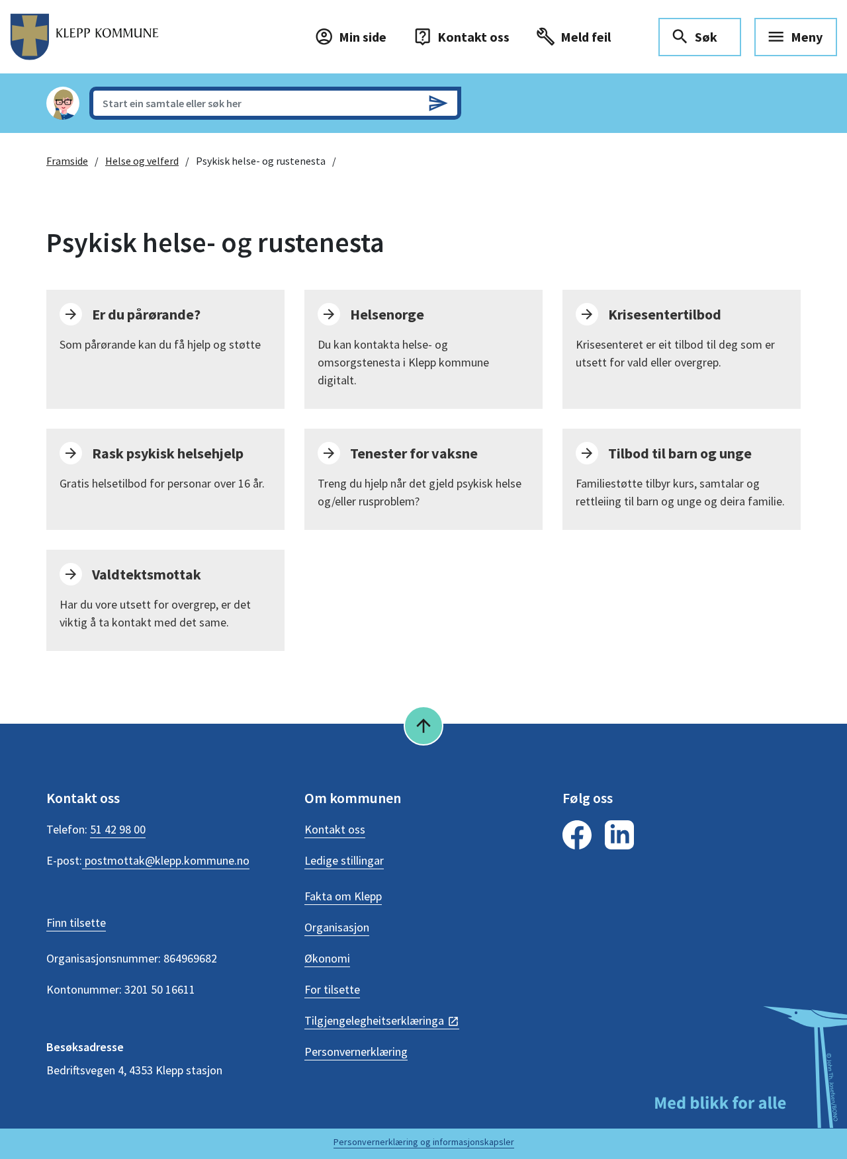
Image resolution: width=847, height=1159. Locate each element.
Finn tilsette (76, 922)
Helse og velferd (142, 160)
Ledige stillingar (344, 860)
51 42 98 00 (118, 829)
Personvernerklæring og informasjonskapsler (424, 1142)
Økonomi (327, 958)
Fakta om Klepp (343, 896)
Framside (67, 160)
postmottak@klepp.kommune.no (165, 860)
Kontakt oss (334, 829)
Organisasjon (336, 927)
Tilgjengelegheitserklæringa (374, 1020)
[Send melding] (438, 103)
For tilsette (332, 989)
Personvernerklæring (356, 1051)
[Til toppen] (423, 726)
